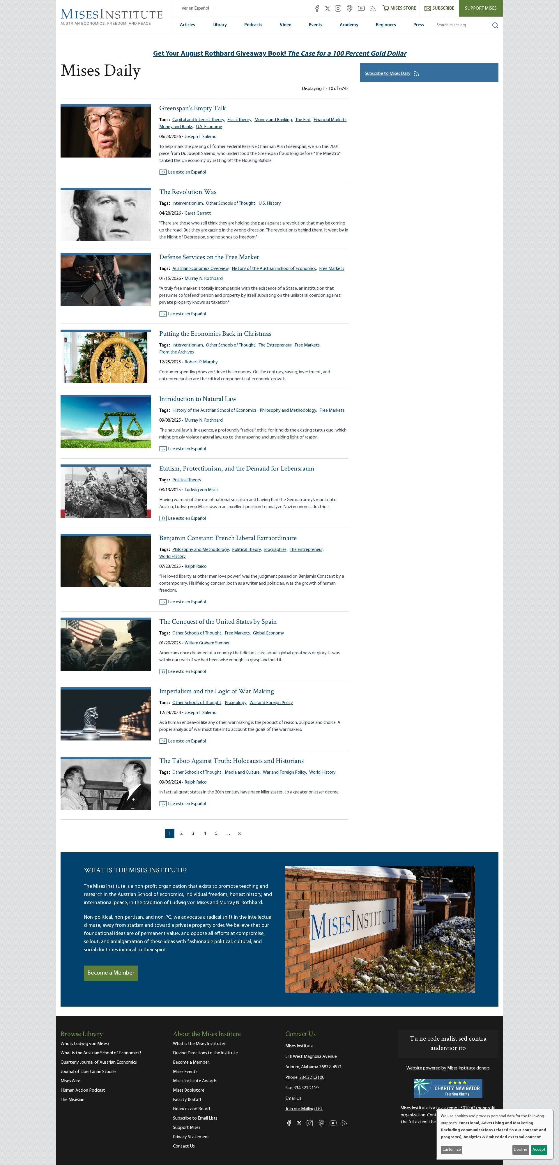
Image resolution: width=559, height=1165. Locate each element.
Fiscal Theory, (239, 120)
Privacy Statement (191, 1137)
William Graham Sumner (207, 643)
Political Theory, (247, 549)
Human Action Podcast (83, 1090)
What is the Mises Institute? (199, 1044)
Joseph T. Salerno (201, 137)
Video (285, 25)
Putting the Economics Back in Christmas (215, 334)
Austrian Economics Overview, (200, 268)
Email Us (293, 1098)
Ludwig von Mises (201, 490)
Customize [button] (452, 1150)
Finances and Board (191, 1109)
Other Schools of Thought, (231, 203)
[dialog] (495, 1134)
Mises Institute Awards (195, 1081)
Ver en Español (195, 8)
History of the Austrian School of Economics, (274, 268)
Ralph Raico (196, 566)
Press (418, 25)
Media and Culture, (243, 772)
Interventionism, (188, 203)
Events (315, 25)
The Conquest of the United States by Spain (218, 622)
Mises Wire (70, 1081)
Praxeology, (236, 703)
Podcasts (253, 25)
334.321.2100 (311, 1077)
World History (172, 556)
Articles (187, 25)
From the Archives (176, 352)
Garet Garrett (198, 213)
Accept (539, 1150)
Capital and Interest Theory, (198, 120)
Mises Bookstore (188, 1090)
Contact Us (184, 1146)
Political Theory (186, 480)
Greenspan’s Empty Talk (192, 109)
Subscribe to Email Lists (195, 1118)
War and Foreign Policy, (285, 772)
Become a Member (111, 973)
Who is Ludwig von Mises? (85, 1044)
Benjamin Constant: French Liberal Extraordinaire (228, 538)
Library (220, 25)
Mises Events (185, 1071)
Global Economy (268, 633)
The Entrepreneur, (275, 345)
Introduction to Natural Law (197, 399)
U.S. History (270, 203)
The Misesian (72, 1099)
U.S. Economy (209, 127)
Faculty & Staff (187, 1099)
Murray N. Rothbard (204, 278)
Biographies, (275, 549)
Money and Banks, (176, 127)
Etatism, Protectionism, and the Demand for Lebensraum (236, 469)
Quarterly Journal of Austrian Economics (99, 1062)
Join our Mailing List (304, 1109)
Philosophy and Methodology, (288, 410)
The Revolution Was (187, 192)
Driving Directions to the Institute (205, 1053)
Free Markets (331, 268)
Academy (349, 25)
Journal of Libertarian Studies (88, 1071)
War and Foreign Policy (271, 703)
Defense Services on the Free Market (209, 257)
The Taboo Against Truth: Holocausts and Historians (231, 761)
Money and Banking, (273, 120)
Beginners (386, 25)
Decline (520, 1150)
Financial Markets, (330, 120)
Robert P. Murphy (201, 362)
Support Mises (481, 8)
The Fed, (303, 120)
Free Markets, (308, 345)
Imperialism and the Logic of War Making (216, 692)
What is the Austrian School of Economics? (101, 1053)
